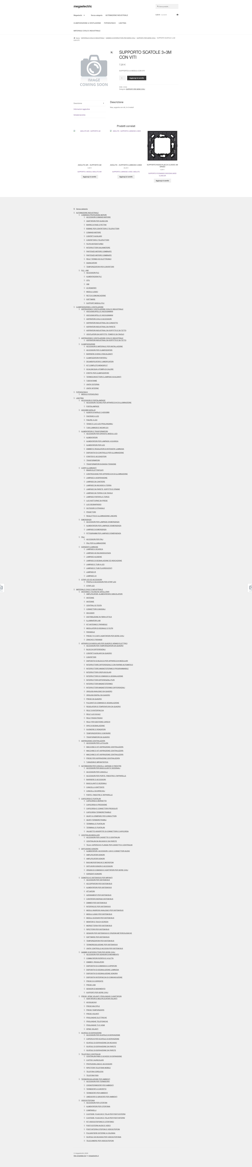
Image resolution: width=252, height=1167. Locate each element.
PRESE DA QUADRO (94, 699)
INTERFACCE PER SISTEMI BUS (98, 906)
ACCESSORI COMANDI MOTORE (98, 217)
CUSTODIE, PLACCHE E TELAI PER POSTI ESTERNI (105, 1114)
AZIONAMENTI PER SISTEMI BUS (98, 895)
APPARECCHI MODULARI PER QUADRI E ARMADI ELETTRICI (104, 643)
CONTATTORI (91, 657)
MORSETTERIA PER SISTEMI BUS (99, 925)
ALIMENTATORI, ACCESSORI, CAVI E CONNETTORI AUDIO (108, 851)
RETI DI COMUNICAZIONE (96, 295)
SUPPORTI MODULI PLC (95, 303)
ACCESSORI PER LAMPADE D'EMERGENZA (102, 522)
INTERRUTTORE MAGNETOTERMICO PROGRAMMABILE (107, 668)
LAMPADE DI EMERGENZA (96, 529)
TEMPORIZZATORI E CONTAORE (98, 733)
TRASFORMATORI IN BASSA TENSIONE (101, 464)
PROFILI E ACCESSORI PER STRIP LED (101, 582)
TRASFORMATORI (93, 460)
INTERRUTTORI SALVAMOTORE (98, 247)
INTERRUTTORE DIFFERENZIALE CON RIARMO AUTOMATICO (109, 665)
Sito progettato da (80, 1156)
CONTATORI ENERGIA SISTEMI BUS (99, 899)
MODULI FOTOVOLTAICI (90, 394)
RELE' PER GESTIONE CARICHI (98, 722)
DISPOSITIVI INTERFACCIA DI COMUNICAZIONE (104, 977)
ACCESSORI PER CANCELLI (97, 772)
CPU (88, 280)
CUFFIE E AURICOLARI (95, 1060)
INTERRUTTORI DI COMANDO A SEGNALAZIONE (104, 676)
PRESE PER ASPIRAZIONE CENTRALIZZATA (103, 758)
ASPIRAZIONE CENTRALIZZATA (93, 741)
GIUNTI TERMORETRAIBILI (96, 820)
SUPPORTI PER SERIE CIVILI (146, 38)
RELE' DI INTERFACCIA (95, 710)
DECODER (90, 613)
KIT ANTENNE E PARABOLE (96, 624)
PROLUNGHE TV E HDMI (95, 1025)
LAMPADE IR (91, 572)
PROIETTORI (91, 512)
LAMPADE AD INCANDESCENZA (98, 553)
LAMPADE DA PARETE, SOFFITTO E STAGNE (103, 489)
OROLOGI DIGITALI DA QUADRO (98, 695)
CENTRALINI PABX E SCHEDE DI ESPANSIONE (104, 1056)
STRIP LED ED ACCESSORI (91, 579)
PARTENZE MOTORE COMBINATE (99, 251)
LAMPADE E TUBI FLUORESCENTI (99, 568)
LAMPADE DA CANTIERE (95, 481)
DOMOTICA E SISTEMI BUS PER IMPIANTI (97, 877)
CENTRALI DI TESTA (94, 605)
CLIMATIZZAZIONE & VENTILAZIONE (87, 23)
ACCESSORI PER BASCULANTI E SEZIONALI (103, 768)
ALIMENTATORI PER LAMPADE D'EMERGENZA (103, 525)
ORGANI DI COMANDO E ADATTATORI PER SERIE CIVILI (107, 870)
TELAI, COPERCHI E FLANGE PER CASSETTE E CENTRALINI (109, 845)
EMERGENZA (86, 519)
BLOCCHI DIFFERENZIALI (96, 649)
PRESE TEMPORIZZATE (95, 1010)
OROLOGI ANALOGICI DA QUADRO (99, 691)
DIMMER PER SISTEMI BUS (96, 903)
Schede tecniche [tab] (79, 115)
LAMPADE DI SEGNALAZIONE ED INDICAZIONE (104, 560)
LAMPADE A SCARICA (94, 549)
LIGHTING (122, 23)
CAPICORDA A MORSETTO (96, 801)
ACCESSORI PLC (92, 273)
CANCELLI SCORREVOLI (95, 791)
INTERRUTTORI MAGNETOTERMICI (99, 684)
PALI (83, 537)
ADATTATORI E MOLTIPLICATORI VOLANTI (101, 998)
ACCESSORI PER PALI (94, 539)
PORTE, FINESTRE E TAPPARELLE (99, 795)
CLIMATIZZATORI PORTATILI (96, 358)
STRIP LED (90, 586)
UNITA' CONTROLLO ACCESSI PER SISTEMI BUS (104, 948)
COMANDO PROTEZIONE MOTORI (94, 215)
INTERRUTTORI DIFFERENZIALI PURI (100, 680)
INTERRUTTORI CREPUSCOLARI (98, 672)
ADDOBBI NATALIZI (88, 410)
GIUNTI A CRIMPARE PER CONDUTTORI (101, 816)
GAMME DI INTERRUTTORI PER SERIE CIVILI (120, 38)
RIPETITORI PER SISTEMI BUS (97, 929)
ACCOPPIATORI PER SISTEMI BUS (99, 883)
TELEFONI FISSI (92, 1075)
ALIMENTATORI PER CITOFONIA (98, 1106)
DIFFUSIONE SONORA (89, 849)
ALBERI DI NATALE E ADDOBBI (97, 412)
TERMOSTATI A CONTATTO (96, 1089)
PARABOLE (90, 632)
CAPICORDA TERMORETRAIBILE (98, 812)
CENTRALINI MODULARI (90, 835)
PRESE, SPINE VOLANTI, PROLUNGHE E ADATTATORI (101, 996)
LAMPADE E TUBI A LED (95, 564)
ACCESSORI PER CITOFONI (96, 1103)
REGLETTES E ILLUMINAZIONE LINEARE (101, 516)
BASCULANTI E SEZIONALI (96, 783)
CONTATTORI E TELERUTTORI (97, 240)
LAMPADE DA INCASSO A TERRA (98, 485)
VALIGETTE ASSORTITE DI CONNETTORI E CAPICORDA (107, 831)
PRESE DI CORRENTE (94, 981)
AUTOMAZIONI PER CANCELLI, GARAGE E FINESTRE (101, 766)
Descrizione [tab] (78, 103)
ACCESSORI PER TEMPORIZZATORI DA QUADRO (104, 646)
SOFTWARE (90, 299)
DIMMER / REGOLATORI (95, 962)
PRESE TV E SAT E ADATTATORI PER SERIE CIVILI (105, 636)
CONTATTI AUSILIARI (94, 236)
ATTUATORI (90, 891)
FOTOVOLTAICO (110, 23)
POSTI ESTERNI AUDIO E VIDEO (98, 1125)
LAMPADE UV (91, 576)
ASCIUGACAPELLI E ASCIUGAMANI (99, 311)
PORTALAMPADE (92, 406)
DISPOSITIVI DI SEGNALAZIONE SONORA (102, 973)
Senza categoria (96, 15)
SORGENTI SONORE (94, 874)
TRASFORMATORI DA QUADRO (98, 737)
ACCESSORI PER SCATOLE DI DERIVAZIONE (103, 1035)
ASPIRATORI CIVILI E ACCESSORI (99, 319)
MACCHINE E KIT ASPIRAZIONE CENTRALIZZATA (104, 747)
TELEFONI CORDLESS (94, 1071)
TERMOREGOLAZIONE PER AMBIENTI (95, 1079)
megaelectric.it (93, 1156)
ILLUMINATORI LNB (93, 620)
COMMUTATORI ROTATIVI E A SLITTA (99, 958)
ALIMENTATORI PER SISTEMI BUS (99, 887)
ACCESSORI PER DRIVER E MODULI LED (101, 433)
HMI (87, 284)
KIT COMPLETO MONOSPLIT (97, 365)
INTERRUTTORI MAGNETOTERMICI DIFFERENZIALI (105, 687)
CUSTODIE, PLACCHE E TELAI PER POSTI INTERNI (105, 1118)
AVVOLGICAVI (91, 1002)
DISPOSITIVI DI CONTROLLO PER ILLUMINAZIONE (105, 452)
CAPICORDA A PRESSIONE (96, 804)
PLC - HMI (84, 270)
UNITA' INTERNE (92, 388)
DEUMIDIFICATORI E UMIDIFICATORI (99, 361)
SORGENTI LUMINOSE (89, 547)
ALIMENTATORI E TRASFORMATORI (94, 431)
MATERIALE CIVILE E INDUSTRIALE (87, 31)
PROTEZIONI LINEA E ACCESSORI (99, 1064)
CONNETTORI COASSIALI (95, 609)
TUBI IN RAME (91, 380)
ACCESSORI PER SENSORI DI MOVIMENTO (102, 954)
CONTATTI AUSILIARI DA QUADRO (99, 653)
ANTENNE (90, 598)
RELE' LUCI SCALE (93, 714)
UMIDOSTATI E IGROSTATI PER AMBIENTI (101, 1096)
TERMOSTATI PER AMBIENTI (97, 1093)
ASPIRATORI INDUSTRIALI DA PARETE (100, 327)
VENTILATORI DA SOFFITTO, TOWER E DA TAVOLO (105, 334)
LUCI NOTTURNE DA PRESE (97, 500)
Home (78, 38)
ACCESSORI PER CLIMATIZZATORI (99, 350)
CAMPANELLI (91, 1110)
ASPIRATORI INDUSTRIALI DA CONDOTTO (102, 323)
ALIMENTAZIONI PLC (94, 276)
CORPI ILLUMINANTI (88, 468)
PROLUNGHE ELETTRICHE (96, 1017)
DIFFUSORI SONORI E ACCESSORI (99, 866)
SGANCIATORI (91, 263)
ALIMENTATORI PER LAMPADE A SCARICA (102, 441)
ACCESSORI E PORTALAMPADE (93, 400)
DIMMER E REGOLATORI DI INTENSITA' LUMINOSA (105, 449)
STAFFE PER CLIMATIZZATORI (97, 373)
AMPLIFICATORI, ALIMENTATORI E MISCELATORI (104, 594)
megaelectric (83, 6)
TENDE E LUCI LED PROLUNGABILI (99, 424)
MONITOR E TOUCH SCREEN (97, 922)
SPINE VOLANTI (92, 1029)
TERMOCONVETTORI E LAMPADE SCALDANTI (103, 377)
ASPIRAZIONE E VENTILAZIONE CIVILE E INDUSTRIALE (102, 309)
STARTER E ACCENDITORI (96, 456)
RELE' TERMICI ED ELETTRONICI (98, 259)
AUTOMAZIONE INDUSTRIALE (117, 15)
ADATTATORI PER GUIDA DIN (97, 221)
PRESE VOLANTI (92, 1014)
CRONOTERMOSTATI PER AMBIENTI (100, 1085)
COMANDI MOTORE (93, 232)
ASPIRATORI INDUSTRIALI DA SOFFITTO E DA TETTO (106, 330)
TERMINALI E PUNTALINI (95, 823)
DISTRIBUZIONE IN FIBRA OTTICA (99, 617)
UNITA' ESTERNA (92, 384)
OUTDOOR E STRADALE (95, 508)
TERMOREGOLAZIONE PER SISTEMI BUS (102, 944)
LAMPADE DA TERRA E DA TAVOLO (99, 493)
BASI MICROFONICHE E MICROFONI (100, 862)
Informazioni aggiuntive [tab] (82, 109)
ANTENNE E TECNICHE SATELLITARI (95, 592)
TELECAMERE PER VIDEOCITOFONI (100, 1141)
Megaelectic (78, 15)
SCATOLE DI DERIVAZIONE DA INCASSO (101, 1043)
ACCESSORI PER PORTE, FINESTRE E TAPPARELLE (106, 776)
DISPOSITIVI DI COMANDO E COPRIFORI (101, 966)
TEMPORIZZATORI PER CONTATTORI (100, 267)
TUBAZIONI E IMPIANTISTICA (97, 762)
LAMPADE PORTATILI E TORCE (97, 497)
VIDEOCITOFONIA (88, 1100)
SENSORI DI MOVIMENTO (95, 989)
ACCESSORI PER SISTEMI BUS (98, 880)
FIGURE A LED (91, 420)
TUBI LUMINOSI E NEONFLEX (97, 427)
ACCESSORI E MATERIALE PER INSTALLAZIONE (104, 346)
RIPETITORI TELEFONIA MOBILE (98, 1068)
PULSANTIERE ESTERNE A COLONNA (100, 1133)
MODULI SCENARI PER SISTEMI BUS (100, 918)
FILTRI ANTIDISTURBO (94, 244)
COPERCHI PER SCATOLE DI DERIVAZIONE (102, 1039)
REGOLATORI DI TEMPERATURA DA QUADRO (103, 706)
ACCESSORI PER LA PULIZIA (97, 743)
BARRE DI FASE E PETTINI (96, 225)
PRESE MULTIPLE (93, 1006)
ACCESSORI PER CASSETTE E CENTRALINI (103, 837)
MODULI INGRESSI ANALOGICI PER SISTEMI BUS (104, 910)
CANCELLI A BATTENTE (95, 787)
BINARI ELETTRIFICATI (94, 470)
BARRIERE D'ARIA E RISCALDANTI (99, 354)
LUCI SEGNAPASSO (93, 504)
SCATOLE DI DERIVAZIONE (91, 1033)
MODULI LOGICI (92, 292)
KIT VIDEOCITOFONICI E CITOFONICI (100, 1122)
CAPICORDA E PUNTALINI (91, 798)
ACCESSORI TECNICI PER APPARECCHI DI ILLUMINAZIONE (108, 402)
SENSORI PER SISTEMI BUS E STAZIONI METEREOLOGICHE (109, 933)
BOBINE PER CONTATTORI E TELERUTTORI (102, 228)
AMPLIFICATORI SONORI (95, 855)
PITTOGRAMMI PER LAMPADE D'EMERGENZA (103, 533)
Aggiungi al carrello (136, 78)
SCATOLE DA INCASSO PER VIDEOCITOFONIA (103, 1137)
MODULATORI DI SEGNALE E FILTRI (99, 628)
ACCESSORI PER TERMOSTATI (98, 1081)
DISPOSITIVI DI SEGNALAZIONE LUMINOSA (102, 970)
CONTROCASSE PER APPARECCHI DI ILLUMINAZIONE (107, 474)
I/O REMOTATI (91, 288)
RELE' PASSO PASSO (94, 718)
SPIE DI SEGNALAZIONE (95, 725)
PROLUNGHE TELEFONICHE (97, 1021)
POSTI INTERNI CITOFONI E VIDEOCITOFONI (103, 1129)
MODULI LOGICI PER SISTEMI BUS (99, 914)
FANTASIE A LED (92, 416)
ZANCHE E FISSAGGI (94, 639)
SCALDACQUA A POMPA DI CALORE (99, 369)
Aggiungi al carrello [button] (89, 177)
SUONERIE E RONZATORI (96, 729)
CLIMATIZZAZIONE (88, 344)
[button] (111, 52)
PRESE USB (91, 985)
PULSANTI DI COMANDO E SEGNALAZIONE (102, 703)
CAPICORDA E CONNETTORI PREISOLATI (102, 808)
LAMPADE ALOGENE (94, 557)
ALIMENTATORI (92, 437)
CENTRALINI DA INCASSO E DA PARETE (101, 841)
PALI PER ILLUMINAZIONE (96, 543)
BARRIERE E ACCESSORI (96, 779)
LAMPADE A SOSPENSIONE (96, 478)
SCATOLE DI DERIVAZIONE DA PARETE (101, 1046)
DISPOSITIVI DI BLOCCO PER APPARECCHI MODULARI (107, 661)
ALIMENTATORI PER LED (95, 445)
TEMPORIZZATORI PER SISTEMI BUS (100, 941)
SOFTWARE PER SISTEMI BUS (97, 937)
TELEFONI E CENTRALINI (91, 1054)
